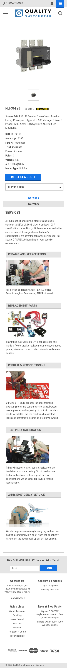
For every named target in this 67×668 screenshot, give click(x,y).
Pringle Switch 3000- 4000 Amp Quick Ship (50, 623)
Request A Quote (23, 177)
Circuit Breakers (17, 611)
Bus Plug (17, 615)
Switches (17, 623)
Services (33, 198)
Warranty (33, 204)
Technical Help (17, 636)
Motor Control (17, 619)
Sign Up (54, 585)
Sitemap (40, 665)
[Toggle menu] (5, 13)
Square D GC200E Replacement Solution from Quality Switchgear (49, 614)
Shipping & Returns (50, 589)
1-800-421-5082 (14, 3)
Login (44, 585)
